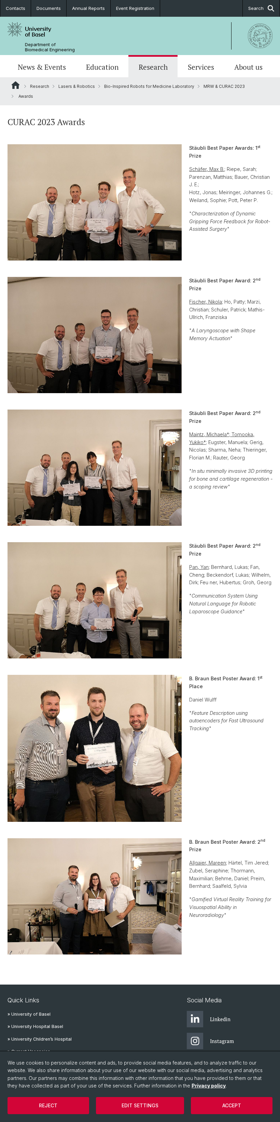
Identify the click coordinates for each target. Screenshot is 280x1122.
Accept (231, 1105)
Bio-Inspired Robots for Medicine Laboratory (149, 86)
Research (153, 67)
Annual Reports (88, 8)
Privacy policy (209, 1085)
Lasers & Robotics (76, 86)
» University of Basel (29, 1014)
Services (201, 67)
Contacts (15, 8)
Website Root (15, 85)
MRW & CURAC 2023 (224, 86)
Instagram (222, 1041)
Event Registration (135, 8)
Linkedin (220, 1019)
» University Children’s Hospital (40, 1039)
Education (102, 67)
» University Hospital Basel (35, 1026)
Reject (48, 1105)
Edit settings (140, 1105)
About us (248, 67)
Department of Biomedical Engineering (50, 47)
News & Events (42, 67)
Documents (49, 8)
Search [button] (256, 8)
